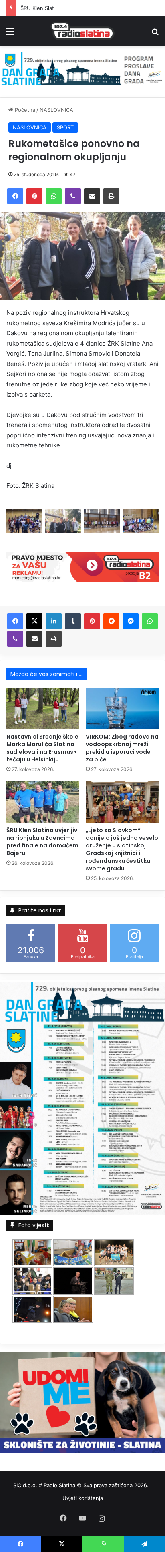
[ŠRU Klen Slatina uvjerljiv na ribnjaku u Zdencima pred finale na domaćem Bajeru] (42, 802)
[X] (34, 621)
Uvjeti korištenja (82, 1498)
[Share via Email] (92, 196)
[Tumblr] (73, 621)
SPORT (65, 127)
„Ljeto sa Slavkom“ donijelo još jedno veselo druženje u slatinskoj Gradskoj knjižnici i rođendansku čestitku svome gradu (122, 849)
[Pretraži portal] (155, 34)
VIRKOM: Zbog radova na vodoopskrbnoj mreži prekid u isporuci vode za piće (122, 748)
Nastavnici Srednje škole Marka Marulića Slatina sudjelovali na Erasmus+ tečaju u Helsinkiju (42, 748)
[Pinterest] (34, 196)
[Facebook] (15, 196)
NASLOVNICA (56, 110)
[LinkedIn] (54, 621)
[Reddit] (111, 621)
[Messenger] (131, 621)
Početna (24, 110)
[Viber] (73, 196)
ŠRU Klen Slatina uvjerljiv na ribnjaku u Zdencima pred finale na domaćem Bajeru (42, 841)
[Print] (111, 196)
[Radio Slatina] (82, 31)
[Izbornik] (10, 34)
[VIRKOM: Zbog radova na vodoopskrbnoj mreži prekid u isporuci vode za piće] (122, 708)
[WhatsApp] (54, 196)
